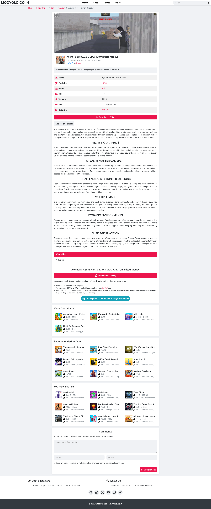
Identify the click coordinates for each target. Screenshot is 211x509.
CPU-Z (104, 288)
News (118, 2)
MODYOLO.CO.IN (15, 2)
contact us (126, 485)
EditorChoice (42, 8)
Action (62, 8)
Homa (78, 63)
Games (106, 2)
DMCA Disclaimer (72, 485)
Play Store (106, 110)
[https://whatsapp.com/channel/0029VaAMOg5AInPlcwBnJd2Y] (96, 492)
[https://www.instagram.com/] (114, 492)
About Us (115, 485)
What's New (61, 254)
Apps (95, 2)
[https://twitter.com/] (102, 492)
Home (85, 2)
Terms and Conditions (143, 485)
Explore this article (64, 124)
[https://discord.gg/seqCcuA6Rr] (90, 492)
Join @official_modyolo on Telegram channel (107, 298)
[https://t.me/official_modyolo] (120, 492)
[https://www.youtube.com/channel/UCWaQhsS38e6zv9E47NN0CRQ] (108, 492)
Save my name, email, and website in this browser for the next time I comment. (90, 463)
